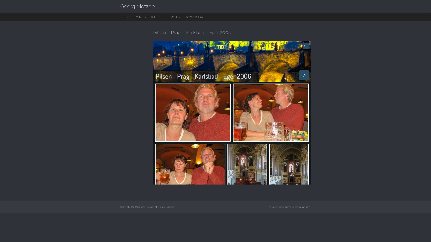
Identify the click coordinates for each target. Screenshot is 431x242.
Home (126, 17)
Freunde (172, 17)
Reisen (155, 17)
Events (140, 17)
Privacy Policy (194, 17)
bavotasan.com (302, 207)
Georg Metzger (138, 6)
